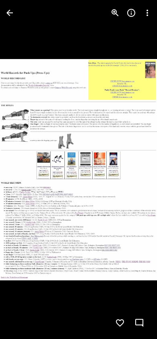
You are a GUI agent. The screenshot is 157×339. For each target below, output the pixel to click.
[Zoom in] (115, 13)
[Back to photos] (9, 12)
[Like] (120, 323)
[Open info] (131, 13)
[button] (140, 323)
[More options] (147, 13)
